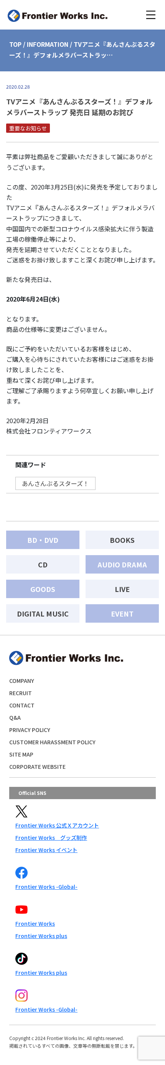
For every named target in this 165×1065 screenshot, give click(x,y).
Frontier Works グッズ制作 (51, 837)
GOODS (42, 589)
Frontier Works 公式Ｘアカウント (57, 825)
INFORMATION (47, 44)
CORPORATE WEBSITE (37, 766)
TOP (15, 44)
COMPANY (21, 680)
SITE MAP (21, 754)
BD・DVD (42, 540)
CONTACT (22, 705)
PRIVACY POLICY (29, 730)
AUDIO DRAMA (122, 564)
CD (43, 564)
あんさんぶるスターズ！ (55, 483)
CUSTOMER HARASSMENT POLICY (52, 742)
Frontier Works (35, 923)
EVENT (122, 613)
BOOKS (122, 540)
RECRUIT (20, 693)
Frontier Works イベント (46, 850)
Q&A (15, 717)
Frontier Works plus (41, 936)
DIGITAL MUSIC (43, 613)
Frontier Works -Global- (46, 886)
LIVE (122, 589)
